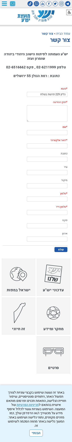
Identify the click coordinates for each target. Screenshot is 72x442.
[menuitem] (53, 277)
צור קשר (47, 33)
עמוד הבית (63, 33)
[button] (4, 3)
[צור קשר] (12, 4)
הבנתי (36, 433)
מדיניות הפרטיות (28, 404)
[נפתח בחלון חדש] (67, 3)
